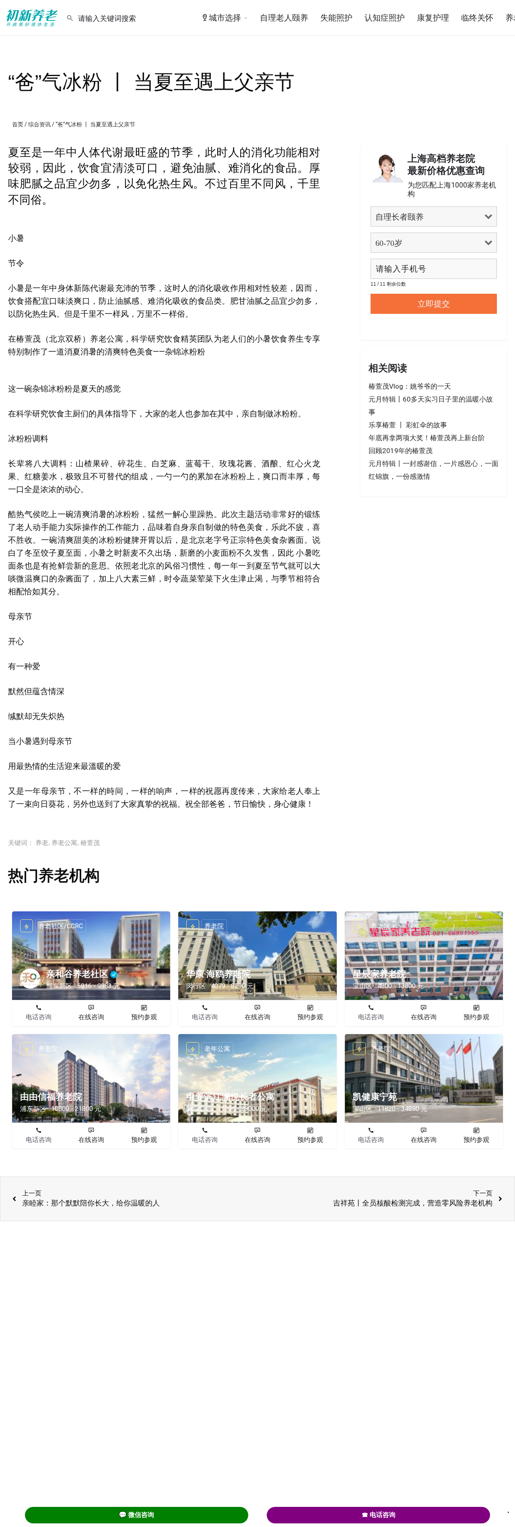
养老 (41, 842)
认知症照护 (385, 18)
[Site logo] (33, 17)
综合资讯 (39, 124)
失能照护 (336, 18)
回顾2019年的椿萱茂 (401, 451)
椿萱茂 (90, 842)
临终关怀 (477, 18)
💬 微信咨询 (136, 1515)
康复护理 (433, 18)
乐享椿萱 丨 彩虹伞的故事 (408, 425)
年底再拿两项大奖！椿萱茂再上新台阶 (427, 438)
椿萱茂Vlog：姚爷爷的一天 (410, 386)
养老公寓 (64, 842)
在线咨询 (91, 1017)
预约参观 (144, 1017)
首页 (17, 124)
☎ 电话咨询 (379, 1515)
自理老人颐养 (284, 18)
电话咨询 (39, 1017)
